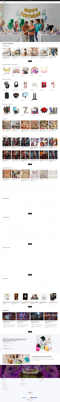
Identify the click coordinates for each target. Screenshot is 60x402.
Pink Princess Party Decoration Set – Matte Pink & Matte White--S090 (6, 271)
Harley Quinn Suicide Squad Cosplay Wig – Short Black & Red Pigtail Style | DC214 (34, 160)
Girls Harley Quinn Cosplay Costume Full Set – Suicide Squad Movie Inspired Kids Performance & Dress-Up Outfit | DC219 (44, 147)
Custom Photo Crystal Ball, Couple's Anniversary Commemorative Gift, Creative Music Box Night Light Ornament (44, 57)
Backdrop (13, 75)
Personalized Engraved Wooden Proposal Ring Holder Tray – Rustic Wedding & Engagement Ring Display (6, 210)
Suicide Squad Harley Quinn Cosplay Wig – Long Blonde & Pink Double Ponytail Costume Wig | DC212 (53, 160)
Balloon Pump (31, 75)
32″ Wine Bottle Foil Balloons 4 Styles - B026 (16, 258)
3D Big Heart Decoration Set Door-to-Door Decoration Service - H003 (16, 179)
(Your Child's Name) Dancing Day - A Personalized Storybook (33, 240)
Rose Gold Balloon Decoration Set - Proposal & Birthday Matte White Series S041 (6, 259)
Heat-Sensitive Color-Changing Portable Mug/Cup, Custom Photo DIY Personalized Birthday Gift (16, 210)
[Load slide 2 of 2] (30, 377)
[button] (16, 2)
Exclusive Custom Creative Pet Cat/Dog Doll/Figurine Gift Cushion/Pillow (15, 57)
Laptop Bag (3, 100)
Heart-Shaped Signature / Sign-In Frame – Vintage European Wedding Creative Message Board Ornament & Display (6, 57)
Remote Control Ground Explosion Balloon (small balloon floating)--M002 (53, 192)
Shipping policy (41, 398)
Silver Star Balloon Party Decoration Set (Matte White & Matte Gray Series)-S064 (6, 130)
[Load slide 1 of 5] (28, 41)
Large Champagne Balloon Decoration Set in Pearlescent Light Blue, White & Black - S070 (53, 130)
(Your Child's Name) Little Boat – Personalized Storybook (15, 228)
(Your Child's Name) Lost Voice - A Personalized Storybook (5, 240)
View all (30, 61)
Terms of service (37, 398)
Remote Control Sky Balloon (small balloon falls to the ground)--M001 (44, 192)
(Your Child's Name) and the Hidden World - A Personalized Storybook (44, 228)
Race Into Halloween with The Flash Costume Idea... (8, 322)
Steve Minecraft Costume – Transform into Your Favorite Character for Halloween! (53, 258)
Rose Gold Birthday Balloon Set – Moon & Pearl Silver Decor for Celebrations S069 (34, 130)
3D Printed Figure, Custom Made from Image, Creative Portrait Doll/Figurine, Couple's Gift (24, 210)
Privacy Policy (3, 383)
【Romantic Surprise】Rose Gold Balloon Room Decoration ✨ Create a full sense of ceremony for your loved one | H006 (16, 192)
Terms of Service (4, 385)
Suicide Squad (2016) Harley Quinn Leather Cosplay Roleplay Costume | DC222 (16, 147)
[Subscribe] (50, 381)
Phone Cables (31, 100)
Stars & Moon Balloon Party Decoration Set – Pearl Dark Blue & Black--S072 (44, 258)
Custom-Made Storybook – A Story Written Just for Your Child (6, 228)
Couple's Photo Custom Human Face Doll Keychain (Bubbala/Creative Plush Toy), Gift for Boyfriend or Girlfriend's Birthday (34, 210)
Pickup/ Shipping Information (5, 386)
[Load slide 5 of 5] (31, 41)
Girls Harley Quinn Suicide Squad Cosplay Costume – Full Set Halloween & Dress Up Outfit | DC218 (53, 147)
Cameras (13, 100)
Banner (40, 75)
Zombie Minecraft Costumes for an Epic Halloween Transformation (6, 289)
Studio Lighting (22, 100)
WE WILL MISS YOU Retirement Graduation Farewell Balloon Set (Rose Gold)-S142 (34, 57)
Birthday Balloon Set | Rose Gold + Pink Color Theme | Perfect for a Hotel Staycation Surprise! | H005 (6, 179)
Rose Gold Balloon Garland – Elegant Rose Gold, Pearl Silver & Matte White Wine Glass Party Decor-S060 (25, 130)
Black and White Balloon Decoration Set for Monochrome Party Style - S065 (16, 130)
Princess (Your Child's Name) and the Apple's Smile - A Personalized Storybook (34, 228)
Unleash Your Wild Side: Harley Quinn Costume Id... (50, 322)
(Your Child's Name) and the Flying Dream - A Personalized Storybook (25, 240)
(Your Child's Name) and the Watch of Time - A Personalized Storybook (53, 228)
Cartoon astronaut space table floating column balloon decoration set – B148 (52, 57)
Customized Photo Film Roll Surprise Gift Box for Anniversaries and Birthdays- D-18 (25, 289)
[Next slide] (33, 41)
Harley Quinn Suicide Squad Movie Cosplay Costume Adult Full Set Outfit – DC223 (6, 147)
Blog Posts (3, 387)
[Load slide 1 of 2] (29, 377)
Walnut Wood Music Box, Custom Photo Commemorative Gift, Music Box (43, 209)
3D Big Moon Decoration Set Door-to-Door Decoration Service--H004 (44, 179)
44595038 (31, 400)
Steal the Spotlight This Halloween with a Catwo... (35, 322)
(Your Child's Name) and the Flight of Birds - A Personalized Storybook (16, 240)
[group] (30, 371)
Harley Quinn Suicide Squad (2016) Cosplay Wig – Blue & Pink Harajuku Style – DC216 (16, 160)
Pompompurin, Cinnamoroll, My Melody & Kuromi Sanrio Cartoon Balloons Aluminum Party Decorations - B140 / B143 (53, 290)
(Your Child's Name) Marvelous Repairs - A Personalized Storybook (53, 240)
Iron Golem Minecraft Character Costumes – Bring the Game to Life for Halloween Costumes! (34, 259)
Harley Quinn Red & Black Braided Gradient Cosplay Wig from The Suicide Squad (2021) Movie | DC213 (44, 160)
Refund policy (31, 398)
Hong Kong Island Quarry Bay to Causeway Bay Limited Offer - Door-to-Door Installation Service (34, 192)
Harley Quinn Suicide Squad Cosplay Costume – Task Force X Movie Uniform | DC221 (25, 147)
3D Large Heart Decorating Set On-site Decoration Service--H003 (6, 192)
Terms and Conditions (23, 384)
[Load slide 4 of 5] (30, 41)
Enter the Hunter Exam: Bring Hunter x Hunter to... (22, 322)
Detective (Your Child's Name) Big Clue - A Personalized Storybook (25, 228)
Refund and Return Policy (5, 384)
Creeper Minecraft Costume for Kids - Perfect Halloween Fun (15, 289)
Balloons (3, 75)
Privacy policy (34, 398)
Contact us (22, 385)
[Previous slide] (26, 41)
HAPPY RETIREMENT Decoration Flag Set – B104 (25, 258)
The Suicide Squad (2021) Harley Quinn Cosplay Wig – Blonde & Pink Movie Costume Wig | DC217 (6, 160)
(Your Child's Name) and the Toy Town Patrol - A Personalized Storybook (43, 240)
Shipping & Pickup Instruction (24, 383)
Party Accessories (23, 75)
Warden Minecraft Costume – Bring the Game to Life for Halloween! (43, 289)
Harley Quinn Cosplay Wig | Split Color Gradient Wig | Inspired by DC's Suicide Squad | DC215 (25, 160)
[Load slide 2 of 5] (29, 41)
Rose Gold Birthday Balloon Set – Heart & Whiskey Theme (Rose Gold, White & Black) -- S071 (44, 130)
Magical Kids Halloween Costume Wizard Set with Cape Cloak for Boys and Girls (25, 57)
